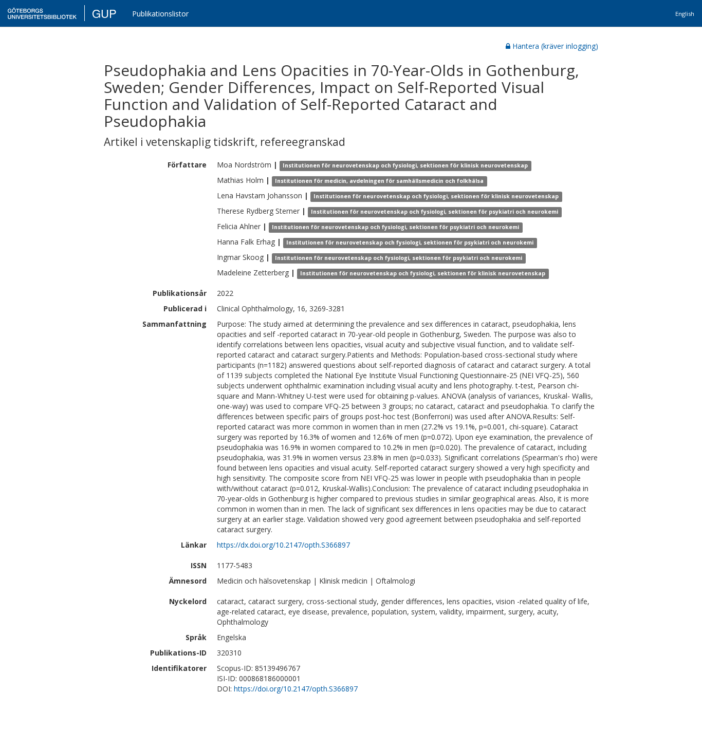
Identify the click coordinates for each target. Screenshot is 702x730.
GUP (104, 13)
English (684, 13)
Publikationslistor (160, 13)
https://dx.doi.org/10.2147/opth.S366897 (283, 545)
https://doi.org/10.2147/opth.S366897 (296, 689)
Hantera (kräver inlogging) (555, 46)
